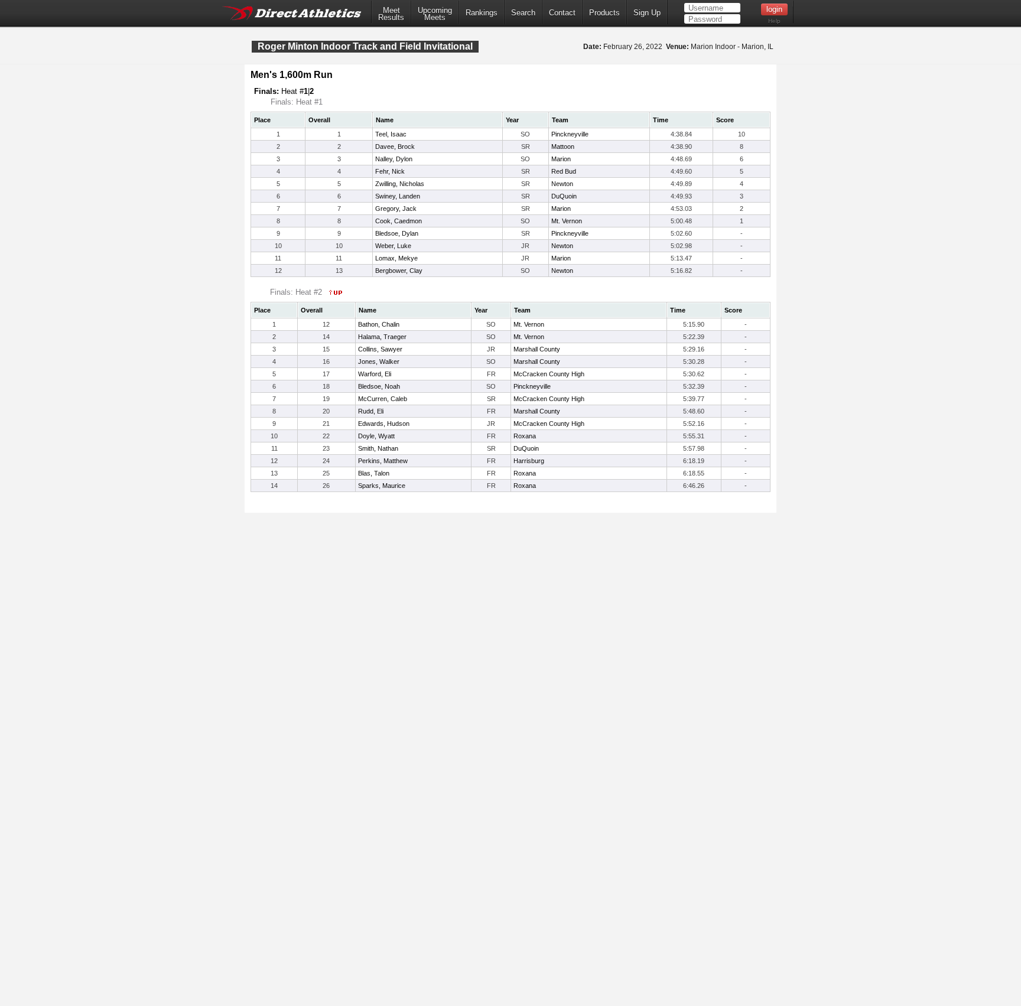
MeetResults (391, 14)
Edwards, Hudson (383, 423)
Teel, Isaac (391, 134)
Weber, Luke (393, 245)
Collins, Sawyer (380, 349)
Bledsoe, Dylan (396, 233)
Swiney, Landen (397, 196)
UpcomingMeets (435, 14)
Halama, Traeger (382, 336)
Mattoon (562, 146)
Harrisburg (528, 460)
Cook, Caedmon (398, 220)
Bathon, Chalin (378, 324)
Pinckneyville (569, 134)
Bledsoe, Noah (379, 386)
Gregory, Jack (396, 208)
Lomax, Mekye (396, 258)
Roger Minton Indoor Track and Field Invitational (365, 46)
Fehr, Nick (390, 171)
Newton (562, 183)
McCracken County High (548, 373)
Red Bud (563, 171)
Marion (561, 158)
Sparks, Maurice (381, 485)
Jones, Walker (378, 361)
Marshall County (536, 349)
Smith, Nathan (378, 448)
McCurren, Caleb (382, 398)
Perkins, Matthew (383, 460)
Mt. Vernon (566, 220)
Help (774, 21)
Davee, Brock (395, 146)
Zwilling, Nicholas (399, 183)
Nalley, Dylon (393, 158)
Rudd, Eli (370, 411)
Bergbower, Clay (398, 270)
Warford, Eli (374, 373)
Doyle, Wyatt (376, 435)
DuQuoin (564, 196)
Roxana (524, 435)
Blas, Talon (373, 473)
